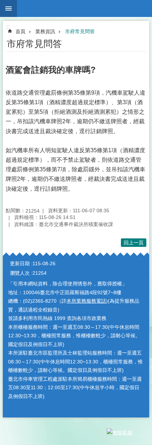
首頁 (20, 31)
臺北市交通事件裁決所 (84, 8)
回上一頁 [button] (134, 242)
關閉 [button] (8, 8)
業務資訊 (45, 31)
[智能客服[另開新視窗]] (125, 433)
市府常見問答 (80, 31)
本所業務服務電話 (86, 301)
